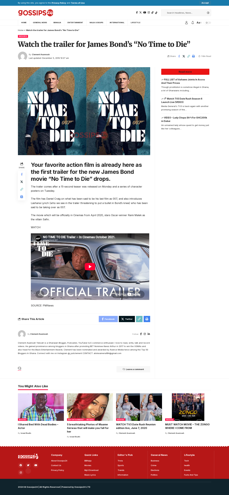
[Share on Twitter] (184, 56)
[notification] (192, 22)
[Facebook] (136, 12)
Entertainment (76, 420)
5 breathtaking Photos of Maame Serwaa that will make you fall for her (88, 428)
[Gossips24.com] (35, 12)
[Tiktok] (156, 13)
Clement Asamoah (41, 54)
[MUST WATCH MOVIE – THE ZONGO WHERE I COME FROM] (188, 407)
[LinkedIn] (148, 334)
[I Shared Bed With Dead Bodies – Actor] (41, 407)
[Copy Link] (188, 56)
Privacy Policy (59, 3)
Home (21, 30)
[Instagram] (149, 12)
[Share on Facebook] (179, 56)
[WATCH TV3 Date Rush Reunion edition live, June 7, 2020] (139, 407)
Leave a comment (135, 369)
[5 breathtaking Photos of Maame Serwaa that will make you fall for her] (90, 407)
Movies (23, 36)
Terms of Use (78, 3)
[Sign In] (186, 22)
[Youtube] (35, 465)
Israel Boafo (26, 433)
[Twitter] (140, 12)
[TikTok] (152, 12)
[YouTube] (145, 12)
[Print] (193, 56)
